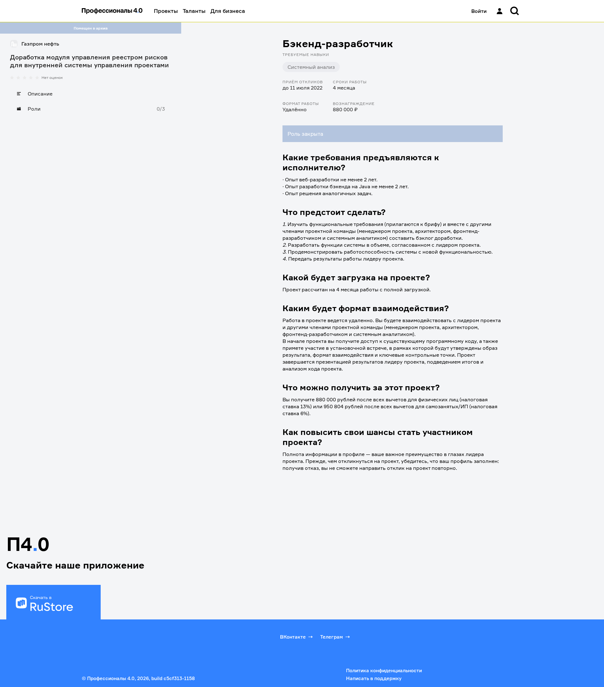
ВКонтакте (293, 637)
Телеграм (331, 637)
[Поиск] (514, 11)
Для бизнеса (227, 11)
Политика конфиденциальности (384, 670)
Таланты (194, 11)
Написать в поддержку (373, 678)
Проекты (166, 11)
